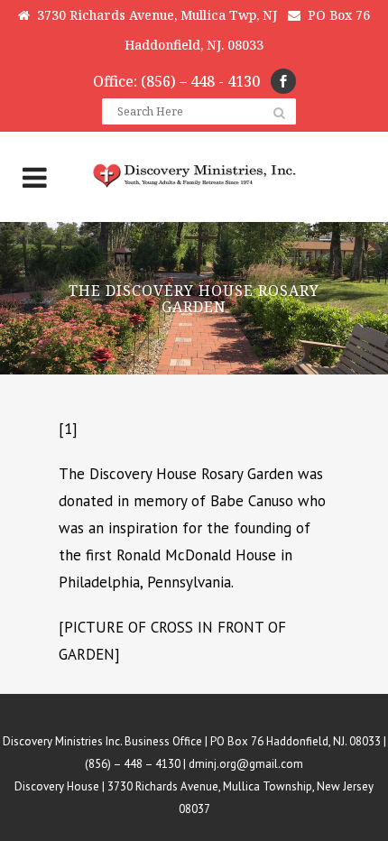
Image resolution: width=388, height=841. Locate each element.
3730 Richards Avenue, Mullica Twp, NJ (153, 14)
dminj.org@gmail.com (246, 764)
